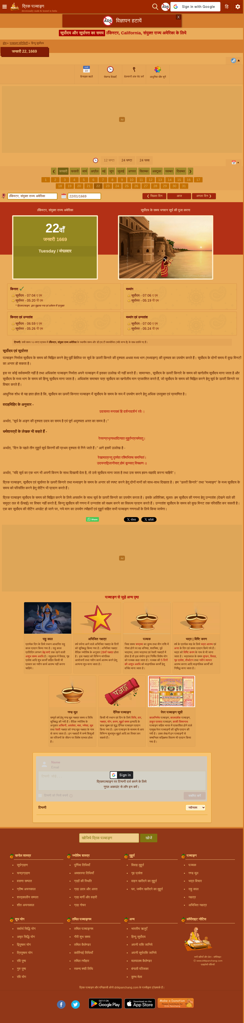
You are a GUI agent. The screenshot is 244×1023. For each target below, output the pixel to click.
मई (104, 171)
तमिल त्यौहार (81, 961)
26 (136, 186)
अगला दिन (204, 196)
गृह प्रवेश (136, 873)
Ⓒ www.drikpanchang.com (207, 960)
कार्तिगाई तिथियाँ (83, 953)
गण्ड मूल (193, 873)
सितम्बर (144, 171)
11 (141, 180)
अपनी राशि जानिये (141, 944)
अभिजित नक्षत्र (197, 905)
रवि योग (21, 977)
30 (174, 186)
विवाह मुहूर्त (137, 865)
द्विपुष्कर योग (24, 944)
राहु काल (193, 889)
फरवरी (75, 171)
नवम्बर (169, 171)
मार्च (84, 171)
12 (150, 180)
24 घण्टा (127, 160)
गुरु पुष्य (21, 969)
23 (108, 186)
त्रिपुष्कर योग (24, 953)
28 (155, 186)
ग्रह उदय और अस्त (85, 889)
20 (79, 186)
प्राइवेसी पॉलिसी (208, 964)
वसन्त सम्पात (24, 881)
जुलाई (120, 171)
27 (146, 186)
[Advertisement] (122, 119)
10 (131, 180)
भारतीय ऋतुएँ (139, 928)
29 (165, 186)
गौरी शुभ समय (82, 937)
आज (179, 196)
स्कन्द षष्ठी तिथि (83, 969)
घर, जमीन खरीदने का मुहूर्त (147, 889)
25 (127, 186)
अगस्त (132, 171)
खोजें (149, 838)
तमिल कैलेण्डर (82, 944)
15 (179, 180)
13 (160, 180)
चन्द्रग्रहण (23, 873)
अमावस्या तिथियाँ (84, 873)
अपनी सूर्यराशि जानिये (144, 953)
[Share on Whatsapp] (92, 519)
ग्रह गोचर (80, 905)
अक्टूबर (156, 171)
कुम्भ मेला (136, 977)
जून (111, 171)
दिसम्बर (181, 171)
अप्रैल (94, 171)
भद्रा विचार (195, 881)
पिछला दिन (154, 196)
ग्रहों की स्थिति (83, 881)
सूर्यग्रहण (22, 865)
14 (170, 180)
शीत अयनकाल (25, 905)
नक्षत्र (192, 897)
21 (89, 186)
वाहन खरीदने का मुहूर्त (144, 881)
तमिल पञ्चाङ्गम (83, 928)
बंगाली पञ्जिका (139, 969)
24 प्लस (144, 160)
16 (189, 180)
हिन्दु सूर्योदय (138, 937)
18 (60, 186)
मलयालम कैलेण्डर (141, 961)
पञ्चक (192, 865)
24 (117, 186)
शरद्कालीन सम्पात (27, 897)
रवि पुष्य (21, 961)
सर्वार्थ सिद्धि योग (26, 928)
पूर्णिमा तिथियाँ (82, 865)
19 (69, 186)
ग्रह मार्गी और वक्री (85, 897)
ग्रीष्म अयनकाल (26, 889)
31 (184, 186)
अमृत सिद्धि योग (26, 937)
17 (198, 180)
